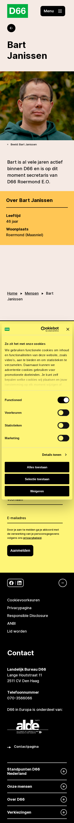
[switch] (63, 412)
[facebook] (11, 583)
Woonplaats (17, 229)
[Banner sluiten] (67, 329)
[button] (52, 11)
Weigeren (37, 491)
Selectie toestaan (37, 479)
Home (12, 293)
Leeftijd (13, 215)
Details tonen (51, 454)
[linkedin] (19, 583)
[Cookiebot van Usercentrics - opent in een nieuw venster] (43, 329)
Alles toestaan (37, 467)
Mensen (32, 293)
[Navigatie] (60, 583)
